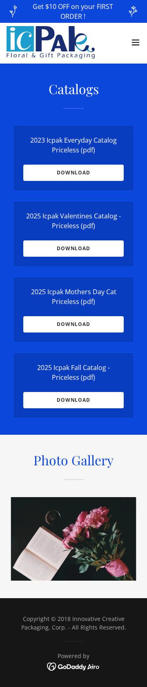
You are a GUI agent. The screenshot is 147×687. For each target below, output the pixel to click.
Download (73, 172)
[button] (135, 42)
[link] (51, 42)
